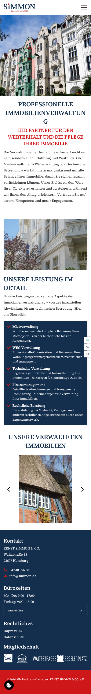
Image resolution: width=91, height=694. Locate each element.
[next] (82, 489)
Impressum (13, 630)
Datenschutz (14, 637)
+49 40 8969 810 (20, 570)
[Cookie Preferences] (9, 685)
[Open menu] (84, 7)
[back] (8, 489)
